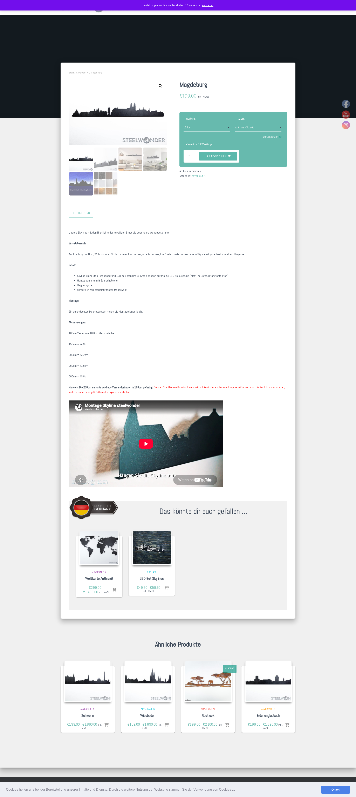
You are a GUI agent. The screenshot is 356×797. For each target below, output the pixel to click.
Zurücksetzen (270, 136)
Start (71, 72)
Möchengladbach (268, 715)
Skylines (152, 572)
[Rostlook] (208, 681)
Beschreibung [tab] (81, 213)
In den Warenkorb (216, 156)
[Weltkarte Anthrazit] (99, 547)
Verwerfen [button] (207, 5)
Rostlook (208, 715)
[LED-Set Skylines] (152, 547)
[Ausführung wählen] (114, 590)
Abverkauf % (82, 72)
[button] (237, 790)
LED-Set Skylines (152, 578)
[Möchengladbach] (269, 681)
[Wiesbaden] (148, 681)
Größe (191, 119)
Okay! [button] (335, 789)
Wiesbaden (147, 715)
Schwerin (87, 715)
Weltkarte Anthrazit (99, 578)
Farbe (241, 119)
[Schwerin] (88, 681)
